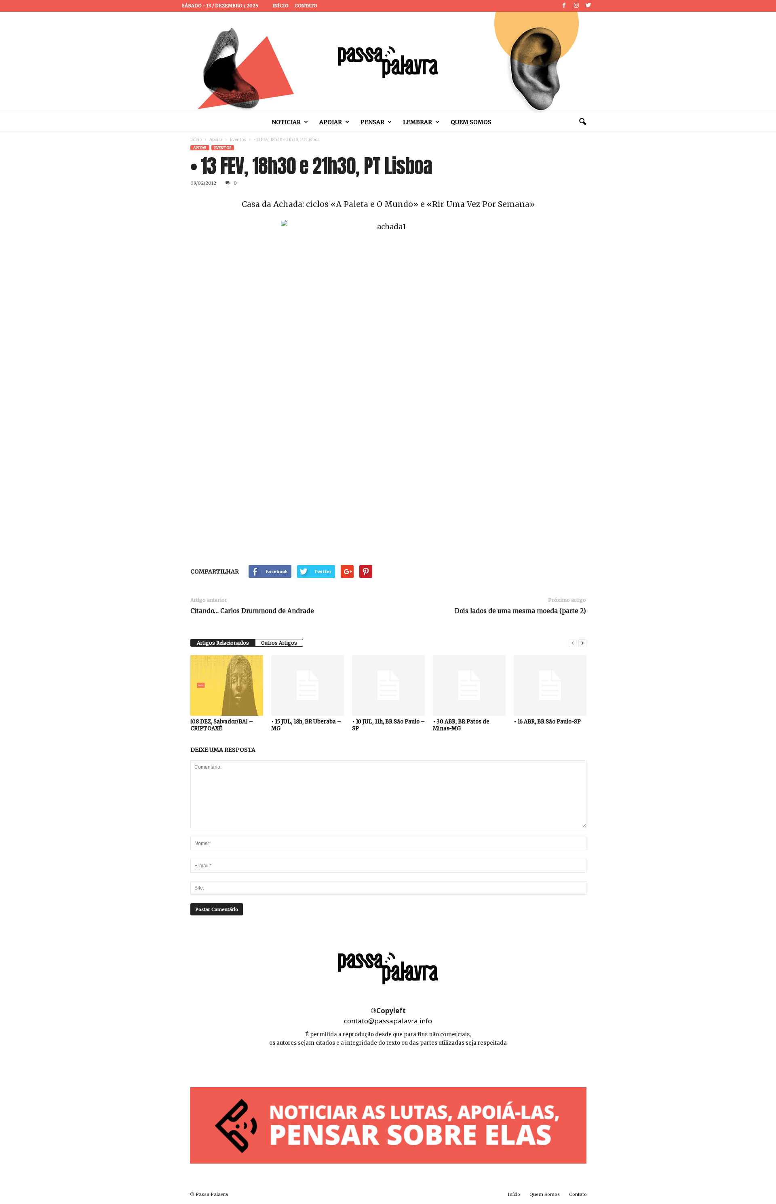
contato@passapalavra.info (388, 1020)
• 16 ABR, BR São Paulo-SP (547, 721)
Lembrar (417, 122)
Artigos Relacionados (223, 643)
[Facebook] (564, 6)
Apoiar (330, 122)
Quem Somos (471, 122)
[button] (582, 122)
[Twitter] (588, 6)
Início (280, 5)
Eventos (238, 139)
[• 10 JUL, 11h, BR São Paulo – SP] (388, 685)
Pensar (372, 122)
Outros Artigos (279, 643)
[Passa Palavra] (388, 62)
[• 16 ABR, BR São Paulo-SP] (550, 685)
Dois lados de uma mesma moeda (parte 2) (520, 611)
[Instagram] (576, 6)
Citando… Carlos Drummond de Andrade (252, 611)
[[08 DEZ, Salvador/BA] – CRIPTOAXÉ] (226, 685)
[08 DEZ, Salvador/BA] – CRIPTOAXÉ (221, 725)
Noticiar (286, 122)
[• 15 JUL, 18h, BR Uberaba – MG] (307, 685)
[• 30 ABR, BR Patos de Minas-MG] (469, 685)
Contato (306, 5)
